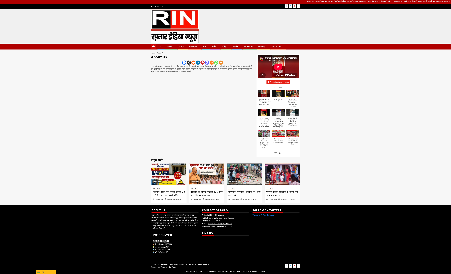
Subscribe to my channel (279, 82)
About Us (164, 264)
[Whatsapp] (216, 63)
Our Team (172, 267)
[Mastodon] (207, 63)
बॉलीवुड (224, 46)
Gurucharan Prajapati (174, 199)
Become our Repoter (159, 267)
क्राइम (181, 46)
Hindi (42, 272)
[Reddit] (193, 63)
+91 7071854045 (215, 221)
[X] (189, 63)
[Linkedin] (198, 63)
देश (160, 46)
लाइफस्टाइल (248, 46)
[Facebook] (184, 63)
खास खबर (170, 46)
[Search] (298, 46)
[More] (221, 63)
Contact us (155, 264)
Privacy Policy (203, 264)
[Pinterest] (202, 63)
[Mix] (212, 63)
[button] (281, 87)
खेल (204, 46)
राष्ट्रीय (235, 46)
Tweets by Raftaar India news (264, 215)
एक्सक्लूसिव (193, 46)
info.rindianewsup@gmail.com (220, 224)
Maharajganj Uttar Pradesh (224, 218)
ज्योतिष (214, 46)
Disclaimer (193, 264)
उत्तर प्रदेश (276, 46)
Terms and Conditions (178, 264)
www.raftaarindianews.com (221, 226)
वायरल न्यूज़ (262, 46)
